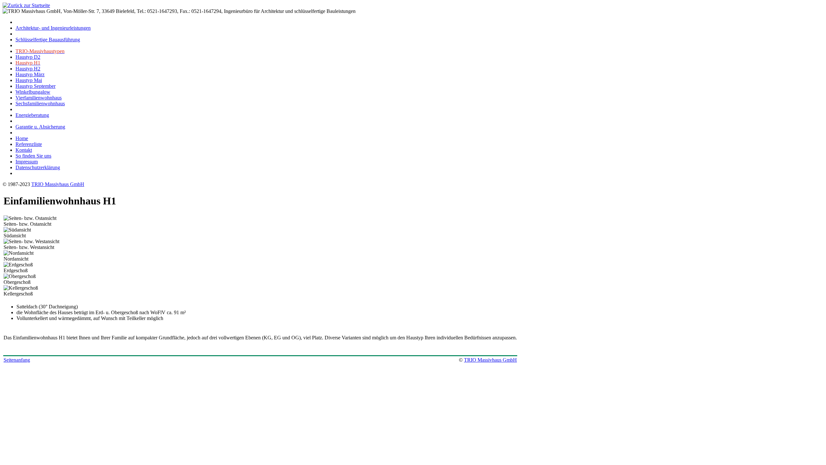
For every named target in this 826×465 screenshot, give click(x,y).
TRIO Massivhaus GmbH (57, 184)
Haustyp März (30, 74)
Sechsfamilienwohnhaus (40, 103)
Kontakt (23, 150)
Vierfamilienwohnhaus (38, 97)
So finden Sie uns (33, 156)
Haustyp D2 (27, 57)
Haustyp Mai (28, 80)
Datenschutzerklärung (37, 167)
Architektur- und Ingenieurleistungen (53, 28)
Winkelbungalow (32, 92)
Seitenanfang (17, 360)
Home (21, 138)
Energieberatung (32, 115)
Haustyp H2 (27, 68)
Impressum (26, 161)
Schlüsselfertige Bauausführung (47, 39)
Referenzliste (28, 144)
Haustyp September (35, 86)
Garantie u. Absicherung (40, 126)
